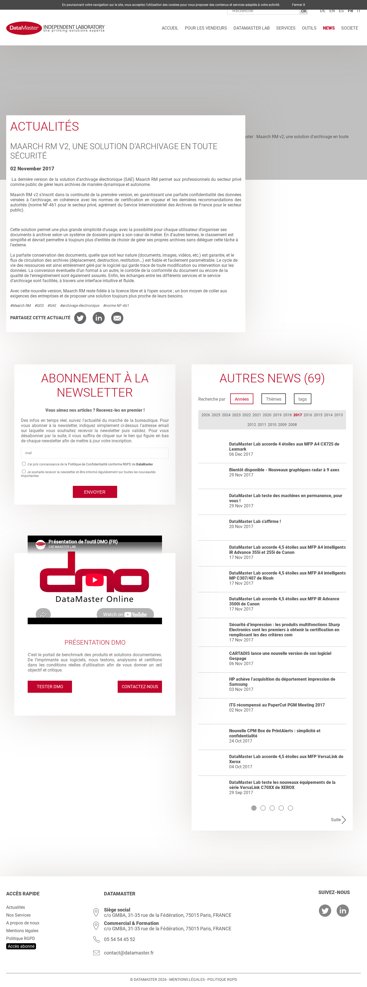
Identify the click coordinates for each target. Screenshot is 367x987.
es (341, 10)
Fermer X (298, 5)
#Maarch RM (20, 305)
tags (302, 399)
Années (242, 399)
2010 (272, 424)
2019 (277, 415)
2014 (328, 415)
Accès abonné (21, 946)
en (332, 10)
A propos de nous (22, 922)
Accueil (170, 28)
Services (286, 28)
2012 (251, 424)
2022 (246, 415)
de (322, 10)
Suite (336, 819)
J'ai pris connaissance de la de (89, 464)
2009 (282, 424)
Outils (309, 28)
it (359, 10)
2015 (318, 415)
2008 (292, 424)
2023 (236, 415)
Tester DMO (50, 686)
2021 (257, 415)
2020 (267, 415)
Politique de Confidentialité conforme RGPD (99, 464)
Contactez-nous (140, 686)
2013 (338, 415)
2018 (287, 415)
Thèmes (273, 399)
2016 (308, 415)
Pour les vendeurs (206, 28)
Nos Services (18, 915)
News (329, 28)
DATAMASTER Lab (251, 28)
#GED (39, 305)
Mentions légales (22, 930)
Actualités (15, 907)
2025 (216, 415)
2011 (262, 424)
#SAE (52, 305)
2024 (226, 415)
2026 (206, 415)
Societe (349, 28)
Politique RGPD (20, 938)
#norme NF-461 (116, 305)
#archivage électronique (79, 305)
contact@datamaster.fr (129, 953)
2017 (297, 415)
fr (350, 10)
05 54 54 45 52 (119, 939)
